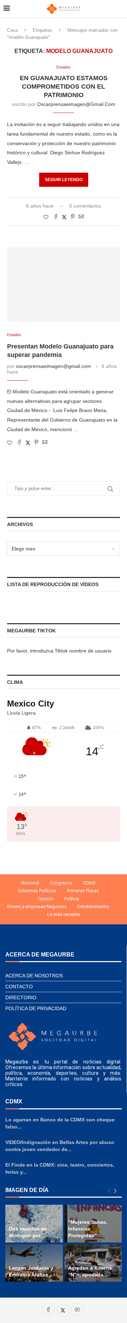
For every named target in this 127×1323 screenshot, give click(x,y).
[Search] (119, 9)
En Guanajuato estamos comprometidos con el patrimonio (64, 87)
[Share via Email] (81, 217)
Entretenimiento (93, 906)
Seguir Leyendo (64, 179)
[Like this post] (45, 217)
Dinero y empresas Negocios (37, 906)
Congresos (61, 883)
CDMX (89, 883)
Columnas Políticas (37, 890)
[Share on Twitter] (64, 217)
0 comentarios (85, 206)
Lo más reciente (63, 914)
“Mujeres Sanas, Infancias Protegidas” (87, 1228)
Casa (12, 30)
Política (71, 898)
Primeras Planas (83, 890)
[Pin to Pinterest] (72, 217)
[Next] (115, 1191)
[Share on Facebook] (55, 217)
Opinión (46, 898)
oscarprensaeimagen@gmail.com (76, 104)
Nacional (30, 883)
